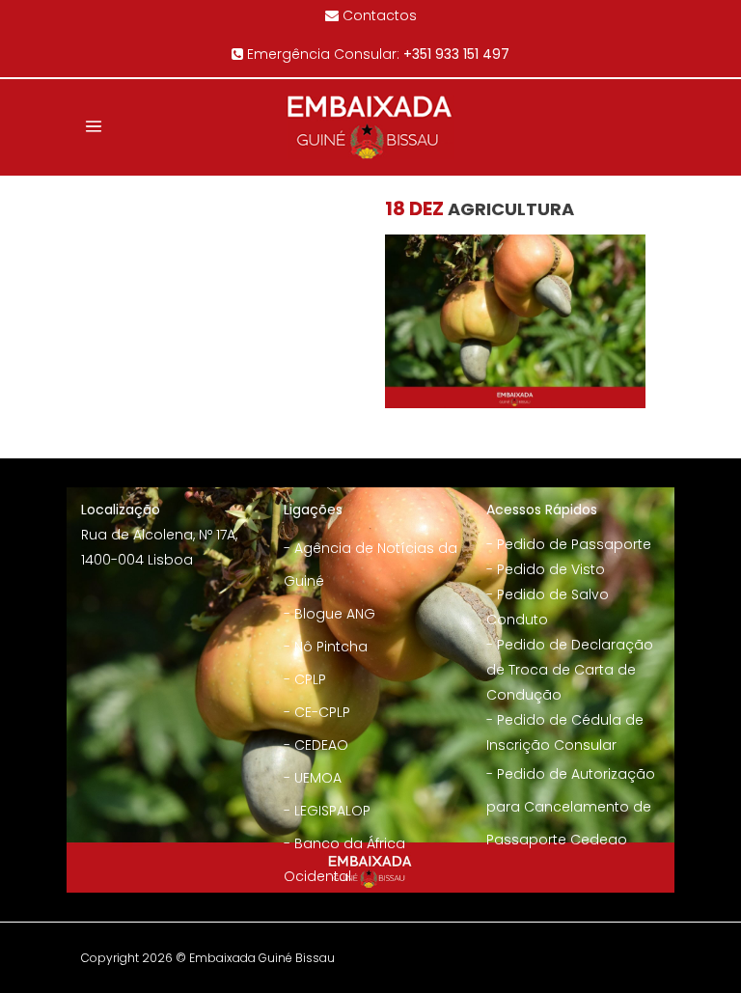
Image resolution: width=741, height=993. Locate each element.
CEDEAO (321, 745)
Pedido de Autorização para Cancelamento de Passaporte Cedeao (570, 806)
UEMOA (318, 777)
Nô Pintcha (331, 646)
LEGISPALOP (332, 810)
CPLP (310, 679)
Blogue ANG (334, 613)
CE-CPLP (322, 712)
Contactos (380, 15)
